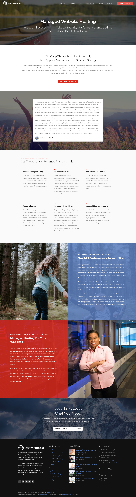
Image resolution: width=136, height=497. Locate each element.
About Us (63, 3)
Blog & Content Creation (56, 477)
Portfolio (100, 3)
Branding (51, 480)
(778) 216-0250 (112, 460)
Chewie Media (43, 494)
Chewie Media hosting (68, 494)
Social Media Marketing (56, 459)
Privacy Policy (51, 492)
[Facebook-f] (19, 481)
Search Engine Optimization (57, 456)
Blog (81, 3)
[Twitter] (33, 481)
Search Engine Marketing (56, 462)
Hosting (51, 468)
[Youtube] (29, 481)
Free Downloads (90, 3)
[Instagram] (23, 481)
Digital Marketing (54, 471)
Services (72, 3)
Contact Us (109, 3)
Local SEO (51, 465)
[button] (68, 81)
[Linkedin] (26, 481)
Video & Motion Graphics (56, 474)
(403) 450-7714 (112, 463)
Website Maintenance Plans (57, 452)
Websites (51, 449)
